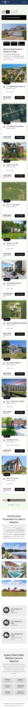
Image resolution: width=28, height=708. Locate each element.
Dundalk (7, 692)
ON (8, 504)
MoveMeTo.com (20, 529)
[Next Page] (8, 12)
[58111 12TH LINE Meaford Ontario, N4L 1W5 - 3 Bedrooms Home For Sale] (14, 465)
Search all (20, 692)
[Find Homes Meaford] (14, 551)
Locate (14, 42)
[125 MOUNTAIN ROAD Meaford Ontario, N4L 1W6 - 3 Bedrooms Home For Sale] (14, 270)
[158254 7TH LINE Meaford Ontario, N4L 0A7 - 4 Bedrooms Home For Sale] (14, 151)
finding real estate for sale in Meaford (15, 531)
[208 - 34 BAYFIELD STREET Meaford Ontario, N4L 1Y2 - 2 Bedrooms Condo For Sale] (14, 388)
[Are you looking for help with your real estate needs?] (14, 637)
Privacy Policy (12, 705)
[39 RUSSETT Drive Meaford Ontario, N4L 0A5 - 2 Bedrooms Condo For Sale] (14, 426)
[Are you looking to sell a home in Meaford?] (14, 623)
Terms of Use (20, 705)
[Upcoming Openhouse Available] (23, 279)
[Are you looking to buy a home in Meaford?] (14, 611)
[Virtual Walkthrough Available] (23, 474)
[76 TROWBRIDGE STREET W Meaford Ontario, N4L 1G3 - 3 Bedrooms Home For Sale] (14, 73)
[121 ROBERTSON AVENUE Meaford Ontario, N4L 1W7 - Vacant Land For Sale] (14, 113)
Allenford (7, 680)
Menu (24, 2)
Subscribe (21, 44)
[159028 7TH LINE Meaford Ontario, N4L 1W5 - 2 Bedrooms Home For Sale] (14, 230)
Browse (7, 42)
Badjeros (20, 680)
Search (6, 705)
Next (23, 500)
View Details (19, 97)
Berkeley (7, 686)
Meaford (7, 82)
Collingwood (20, 686)
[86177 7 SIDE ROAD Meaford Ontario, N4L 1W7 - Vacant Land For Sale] (14, 191)
